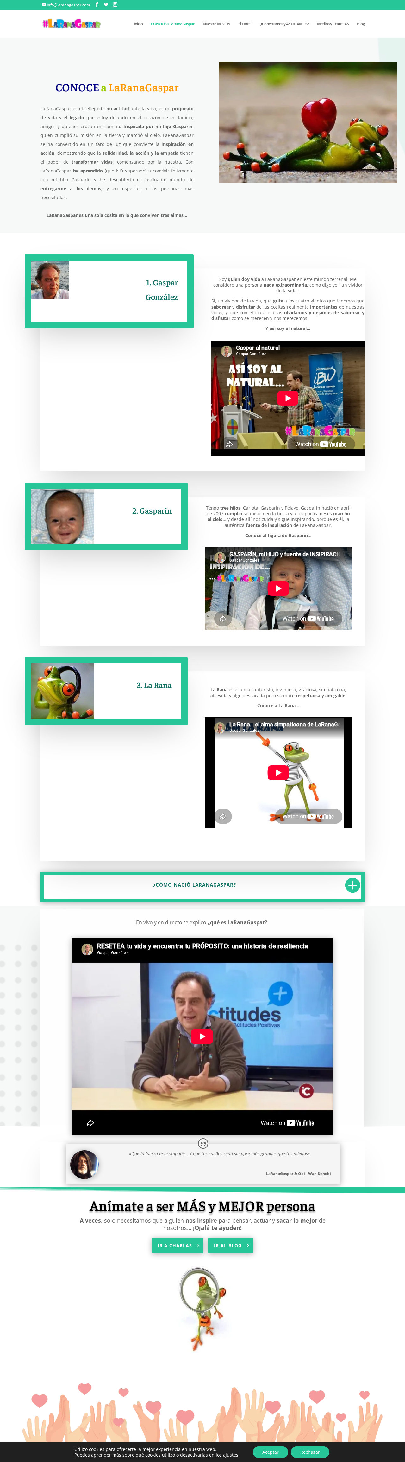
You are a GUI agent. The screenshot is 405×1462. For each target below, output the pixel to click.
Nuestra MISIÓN (216, 24)
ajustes (230, 1455)
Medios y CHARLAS (333, 24)
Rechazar (310, 1452)
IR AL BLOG (228, 1246)
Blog (360, 24)
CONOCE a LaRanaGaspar (173, 24)
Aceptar (270, 1452)
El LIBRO (245, 24)
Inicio (138, 24)
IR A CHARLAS (175, 1246)
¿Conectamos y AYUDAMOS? (284, 24)
